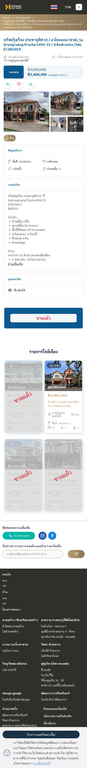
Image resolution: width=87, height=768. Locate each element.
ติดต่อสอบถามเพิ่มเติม (16, 527)
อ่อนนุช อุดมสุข (11, 693)
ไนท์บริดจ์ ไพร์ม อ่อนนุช (16, 699)
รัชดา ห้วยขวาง (50, 644)
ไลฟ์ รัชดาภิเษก (50, 656)
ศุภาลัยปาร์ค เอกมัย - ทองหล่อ (58, 636)
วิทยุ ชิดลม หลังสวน (14, 663)
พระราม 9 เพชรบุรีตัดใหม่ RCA (60, 620)
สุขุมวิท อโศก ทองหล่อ (55, 663)
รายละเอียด (14, 184)
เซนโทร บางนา (10, 650)
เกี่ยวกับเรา (50, 723)
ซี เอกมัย (46, 670)
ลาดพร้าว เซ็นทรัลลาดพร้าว (20, 620)
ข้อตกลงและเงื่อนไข (55, 708)
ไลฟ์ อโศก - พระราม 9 (53, 626)
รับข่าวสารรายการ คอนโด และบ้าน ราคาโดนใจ (31, 546)
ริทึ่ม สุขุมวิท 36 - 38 (52, 680)
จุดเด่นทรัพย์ (14, 279)
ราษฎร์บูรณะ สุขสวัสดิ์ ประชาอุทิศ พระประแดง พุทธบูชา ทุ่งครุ (33, 20)
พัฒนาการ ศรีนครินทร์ (55, 693)
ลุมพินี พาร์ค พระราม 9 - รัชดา (58, 631)
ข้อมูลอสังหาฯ (15, 150)
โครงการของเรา (11, 609)
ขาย (4, 580)
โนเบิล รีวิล (47, 675)
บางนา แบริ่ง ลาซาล (15, 644)
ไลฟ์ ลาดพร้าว (10, 631)
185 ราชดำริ (9, 670)
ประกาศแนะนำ (23, 17)
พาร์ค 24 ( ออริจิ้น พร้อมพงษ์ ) (58, 685)
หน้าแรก (6, 17)
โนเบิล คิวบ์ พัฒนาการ (53, 699)
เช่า (4, 586)
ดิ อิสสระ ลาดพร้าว (13, 626)
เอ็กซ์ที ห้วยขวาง (50, 650)
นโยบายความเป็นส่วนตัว (58, 716)
